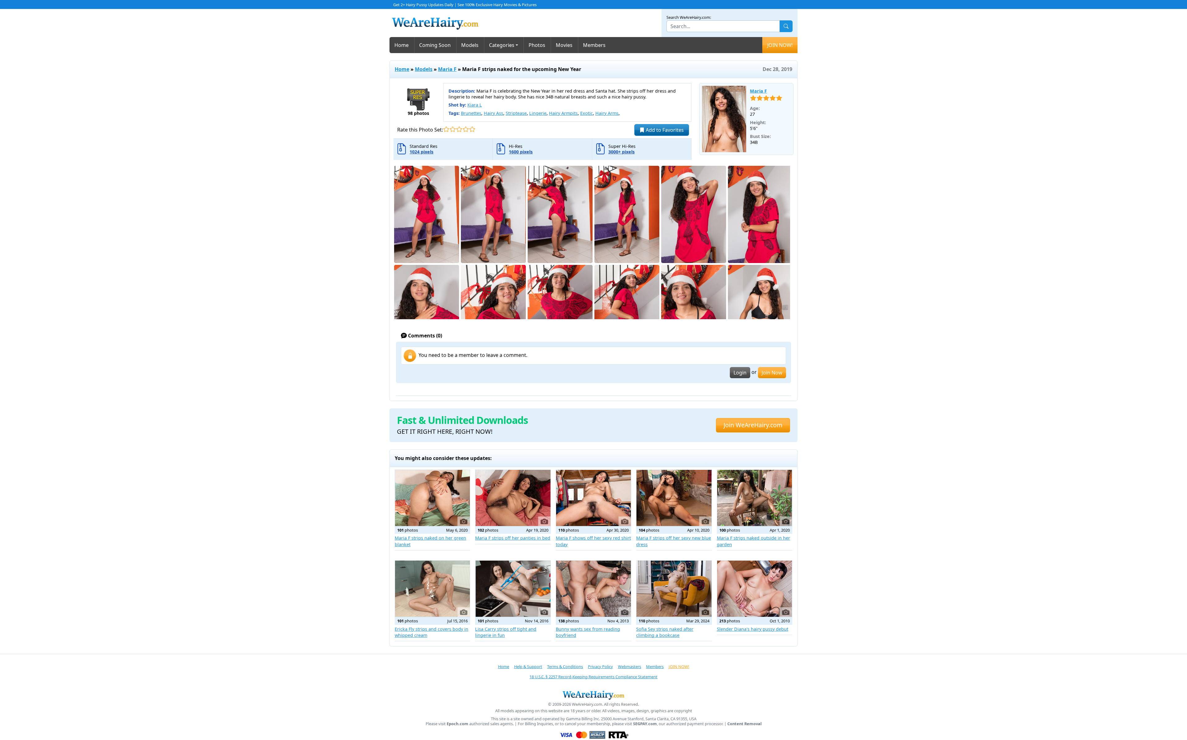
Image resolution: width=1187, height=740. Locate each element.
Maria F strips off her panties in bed (512, 538)
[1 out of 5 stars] (446, 129)
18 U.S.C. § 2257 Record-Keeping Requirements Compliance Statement (593, 676)
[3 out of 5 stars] (459, 129)
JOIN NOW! (780, 45)
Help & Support (528, 666)
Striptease (516, 113)
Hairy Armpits (563, 113)
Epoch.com (457, 723)
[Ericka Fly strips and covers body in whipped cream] (432, 588)
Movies (564, 45)
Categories (501, 45)
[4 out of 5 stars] (465, 129)
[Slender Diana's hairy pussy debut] (754, 588)
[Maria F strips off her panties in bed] (513, 498)
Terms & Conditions (565, 666)
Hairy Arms (607, 113)
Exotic (586, 113)
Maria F (447, 69)
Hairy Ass (493, 113)
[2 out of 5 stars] (452, 129)
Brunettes (471, 113)
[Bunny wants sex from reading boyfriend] (593, 588)
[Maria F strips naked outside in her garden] (754, 498)
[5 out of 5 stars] (472, 129)
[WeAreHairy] (593, 695)
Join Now (772, 372)
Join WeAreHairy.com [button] (753, 425)
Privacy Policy (600, 666)
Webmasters (629, 666)
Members (594, 45)
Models (470, 45)
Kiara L (474, 105)
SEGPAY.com (645, 723)
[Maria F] (724, 119)
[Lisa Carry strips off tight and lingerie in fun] (513, 588)
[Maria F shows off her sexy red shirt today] (593, 498)
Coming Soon (435, 45)
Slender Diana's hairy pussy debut (752, 629)
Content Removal (744, 723)
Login (740, 372)
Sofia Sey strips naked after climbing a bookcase (664, 632)
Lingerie (538, 113)
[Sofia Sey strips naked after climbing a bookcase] (674, 588)
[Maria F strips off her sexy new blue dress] (674, 498)
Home (401, 45)
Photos (537, 45)
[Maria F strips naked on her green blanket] (432, 498)
